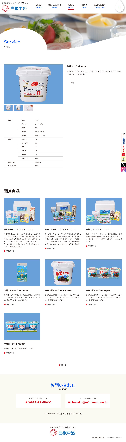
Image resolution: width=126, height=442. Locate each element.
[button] (123, 147)
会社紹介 (38, 6)
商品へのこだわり (54, 6)
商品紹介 (71, 6)
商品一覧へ (64, 365)
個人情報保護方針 (100, 6)
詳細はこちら (10, 251)
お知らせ (84, 6)
